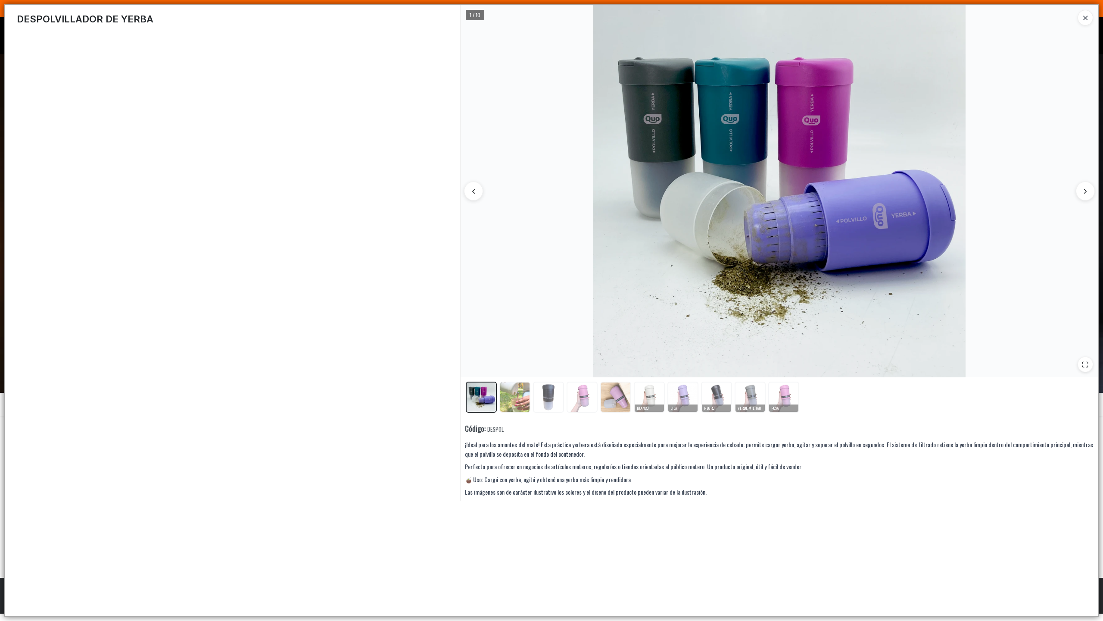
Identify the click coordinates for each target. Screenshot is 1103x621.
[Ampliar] (1085, 364)
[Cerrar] (1085, 17)
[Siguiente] (1085, 191)
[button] (481, 397)
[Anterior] (473, 191)
